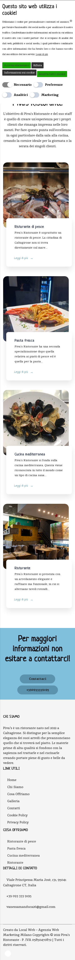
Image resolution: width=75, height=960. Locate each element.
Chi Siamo (15, 787)
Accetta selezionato (16, 65)
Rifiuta (37, 65)
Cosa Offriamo (18, 794)
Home (11, 780)
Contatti (13, 808)
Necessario (22, 84)
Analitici (21, 95)
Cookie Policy (17, 815)
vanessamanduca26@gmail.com (30, 907)
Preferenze (54, 84)
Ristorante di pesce (29, 227)
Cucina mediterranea (30, 454)
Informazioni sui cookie (19, 72)
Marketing (50, 95)
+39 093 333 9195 (18, 896)
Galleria (13, 801)
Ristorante (22, 568)
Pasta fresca (24, 341)
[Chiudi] (71, 21)
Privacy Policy (18, 822)
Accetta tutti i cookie (52, 74)
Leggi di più (21, 258)
